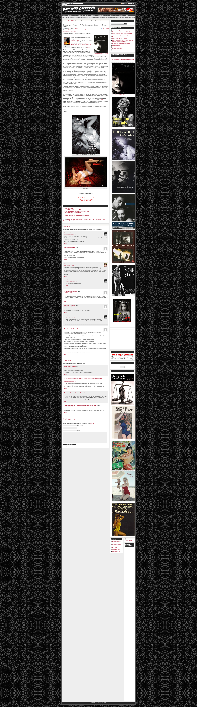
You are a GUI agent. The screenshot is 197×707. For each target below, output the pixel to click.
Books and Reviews (73, 17)
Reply (65, 243)
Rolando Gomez (76, 220)
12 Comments (106, 28)
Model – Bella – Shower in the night (119, 38)
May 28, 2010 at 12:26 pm (68, 306)
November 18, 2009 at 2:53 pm (69, 406)
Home (64, 15)
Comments (131, 3)
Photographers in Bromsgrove (70, 291)
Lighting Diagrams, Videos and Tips (102, 17)
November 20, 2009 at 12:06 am (70, 234)
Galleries (70, 15)
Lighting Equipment (115, 17)
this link (88, 47)
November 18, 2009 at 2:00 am (69, 394)
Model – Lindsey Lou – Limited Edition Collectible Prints (77, 211)
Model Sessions (130, 17)
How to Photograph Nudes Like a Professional (122, 30)
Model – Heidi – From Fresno (118, 50)
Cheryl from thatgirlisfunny (70, 247)
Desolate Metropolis (116, 547)
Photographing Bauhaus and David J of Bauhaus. (122, 31)
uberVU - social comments (70, 366)
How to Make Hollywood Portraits (101, 53)
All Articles (65, 17)
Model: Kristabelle (116, 45)
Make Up (123, 17)
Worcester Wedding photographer (71, 328)
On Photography (73, 31)
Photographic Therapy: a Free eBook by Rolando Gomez (76, 392)
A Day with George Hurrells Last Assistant (121, 43)
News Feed (124, 3)
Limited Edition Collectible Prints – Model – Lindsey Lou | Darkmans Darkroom (81, 405)
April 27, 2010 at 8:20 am (68, 292)
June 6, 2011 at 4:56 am (68, 330)
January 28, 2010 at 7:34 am (69, 265)
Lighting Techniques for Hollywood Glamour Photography (77, 215)
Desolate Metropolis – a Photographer (73, 212)
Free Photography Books (100, 219)
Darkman (76, 28)
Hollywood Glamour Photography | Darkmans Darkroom (80, 9)
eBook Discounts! (78, 15)
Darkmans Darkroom (68, 232)
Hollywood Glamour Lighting (86, 17)
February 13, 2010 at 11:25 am (71, 281)
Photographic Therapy (67, 220)
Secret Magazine (102, 99)
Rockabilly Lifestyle (116, 551)
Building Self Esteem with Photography (75, 219)
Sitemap (121, 15)
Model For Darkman (90, 15)
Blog (116, 15)
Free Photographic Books (89, 219)
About (127, 15)
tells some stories (86, 62)
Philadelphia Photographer (70, 305)
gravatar (92, 423)
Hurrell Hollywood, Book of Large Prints (73, 209)
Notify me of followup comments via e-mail (73, 446)
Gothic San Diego (116, 549)
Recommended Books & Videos (105, 15)
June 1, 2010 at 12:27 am (70, 317)
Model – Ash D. (115, 36)
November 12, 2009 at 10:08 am (70, 381)
